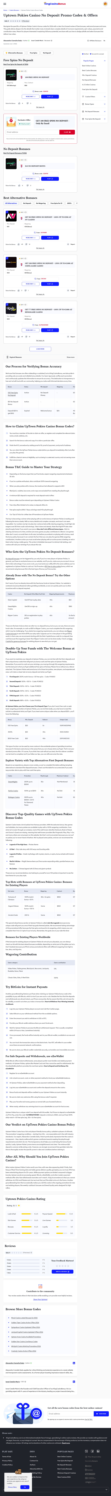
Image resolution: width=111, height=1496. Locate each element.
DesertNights (12, 782)
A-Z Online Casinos (88, 85)
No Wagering (41, 203)
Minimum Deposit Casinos (66, 1473)
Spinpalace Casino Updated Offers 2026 (25, 1327)
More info (29, 96)
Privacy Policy (7, 1461)
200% (69, 203)
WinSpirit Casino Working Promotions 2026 (26, 1346)
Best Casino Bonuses (89, 70)
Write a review (61, 1271)
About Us (33, 1457)
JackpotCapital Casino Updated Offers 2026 (27, 1332)
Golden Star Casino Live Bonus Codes (24, 1342)
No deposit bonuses (12, 559)
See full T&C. (89, 1419)
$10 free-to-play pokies (53, 566)
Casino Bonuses (14, 10)
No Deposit (47, 53)
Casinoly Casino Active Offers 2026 (23, 1351)
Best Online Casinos (89, 66)
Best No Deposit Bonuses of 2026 (15, 153)
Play (49, 96)
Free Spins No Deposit (89, 89)
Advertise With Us (36, 1469)
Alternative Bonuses (15, 53)
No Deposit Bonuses (89, 80)
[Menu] (4, 4)
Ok (25, 1487)
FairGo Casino (13, 791)
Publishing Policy (36, 1473)
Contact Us (34, 1461)
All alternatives (11, 203)
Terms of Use (6, 1457)
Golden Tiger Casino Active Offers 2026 (25, 1323)
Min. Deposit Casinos (89, 75)
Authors (32, 1465)
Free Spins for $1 (56, 203)
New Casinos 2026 (64, 1477)
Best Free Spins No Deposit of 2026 (15, 64)
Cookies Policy (7, 1465)
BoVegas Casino (14, 797)
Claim (66, 132)
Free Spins (33, 53)
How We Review (35, 1477)
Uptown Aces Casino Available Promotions (26, 1337)
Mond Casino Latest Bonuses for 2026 (24, 1318)
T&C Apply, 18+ (40, 107)
